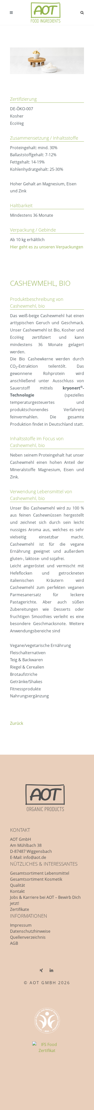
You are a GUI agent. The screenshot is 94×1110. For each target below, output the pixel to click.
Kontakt (17, 891)
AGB (14, 943)
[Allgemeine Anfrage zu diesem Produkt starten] (71, 274)
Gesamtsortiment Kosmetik (36, 879)
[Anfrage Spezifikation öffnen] (64, 274)
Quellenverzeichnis (28, 937)
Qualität (17, 885)
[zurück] (79, 274)
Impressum (21, 925)
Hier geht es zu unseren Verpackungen (46, 247)
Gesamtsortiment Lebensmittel (39, 873)
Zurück (16, 723)
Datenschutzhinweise (30, 931)
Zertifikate (19, 909)
